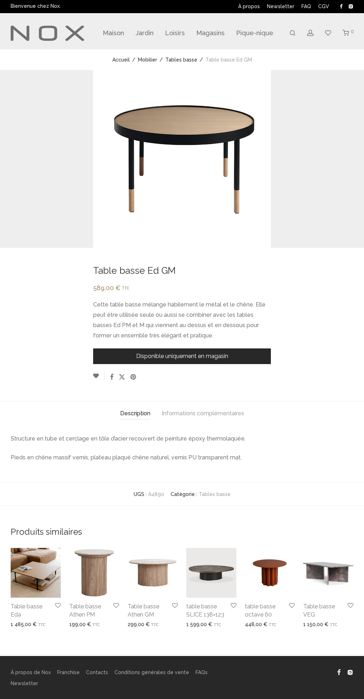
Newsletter (280, 6)
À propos (249, 6)
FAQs (202, 672)
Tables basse (181, 60)
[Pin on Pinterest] (133, 377)
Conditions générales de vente (151, 672)
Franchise (68, 672)
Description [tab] (135, 413)
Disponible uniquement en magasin (182, 356)
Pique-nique (254, 33)
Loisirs (175, 33)
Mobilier (147, 60)
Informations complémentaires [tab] (203, 413)
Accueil (121, 60)
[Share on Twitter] (122, 377)
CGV (323, 6)
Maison (113, 33)
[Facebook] (341, 6)
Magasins (210, 33)
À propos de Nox (31, 672)
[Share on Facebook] (111, 377)
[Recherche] (292, 33)
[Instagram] (350, 6)
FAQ (306, 6)
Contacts (97, 672)
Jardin (144, 33)
